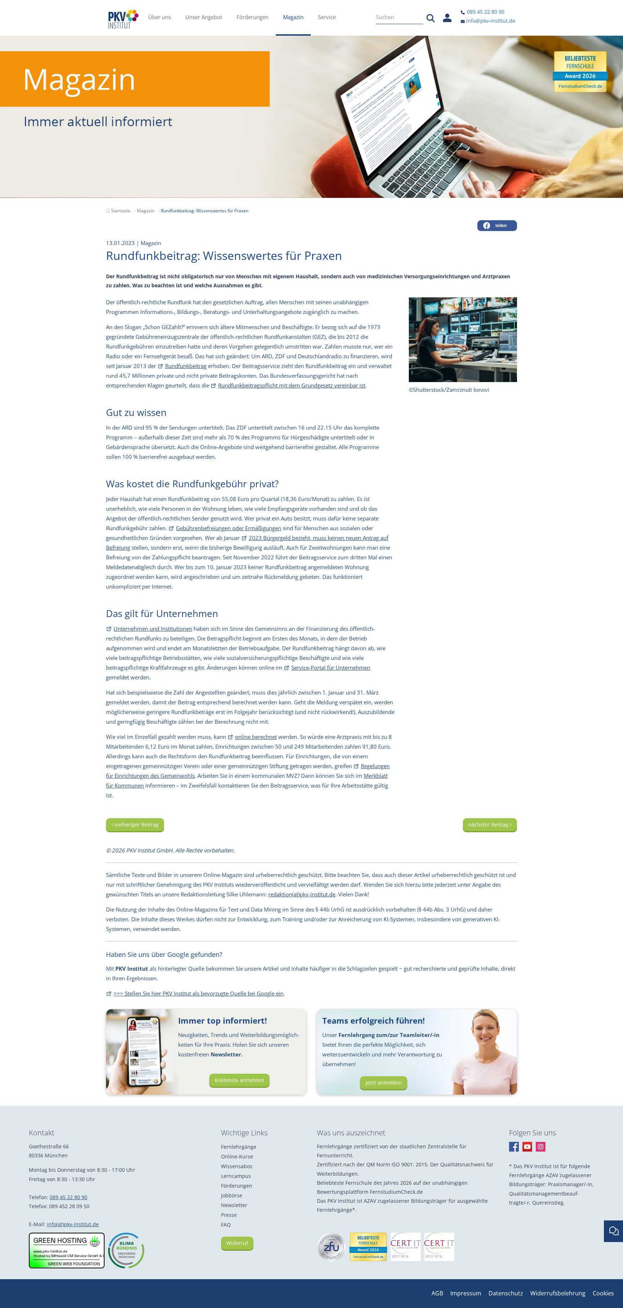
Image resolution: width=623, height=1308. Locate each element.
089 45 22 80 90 (484, 11)
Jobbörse (231, 1195)
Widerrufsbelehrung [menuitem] (558, 1293)
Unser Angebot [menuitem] (203, 17)
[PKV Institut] (123, 19)
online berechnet (256, 736)
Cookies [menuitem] (603, 1293)
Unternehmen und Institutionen (153, 628)
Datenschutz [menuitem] (506, 1293)
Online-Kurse (237, 1156)
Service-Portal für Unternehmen (330, 667)
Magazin (145, 211)
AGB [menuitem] (437, 1293)
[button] (497, 225)
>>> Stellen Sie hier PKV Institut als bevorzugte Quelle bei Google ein (198, 993)
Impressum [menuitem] (465, 1293)
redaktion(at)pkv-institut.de (301, 894)
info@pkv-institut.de (490, 20)
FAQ (226, 1224)
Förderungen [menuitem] (253, 17)
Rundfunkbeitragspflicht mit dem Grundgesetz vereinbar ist (291, 385)
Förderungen (236, 1185)
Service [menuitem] (327, 17)
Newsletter (234, 1205)
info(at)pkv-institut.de (73, 1224)
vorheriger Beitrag (136, 824)
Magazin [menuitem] (293, 17)
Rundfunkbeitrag (186, 365)
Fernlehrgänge (238, 1146)
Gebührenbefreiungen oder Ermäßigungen (228, 528)
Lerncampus (236, 1175)
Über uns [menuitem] (159, 17)
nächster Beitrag (489, 824)
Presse (229, 1214)
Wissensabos (236, 1166)
